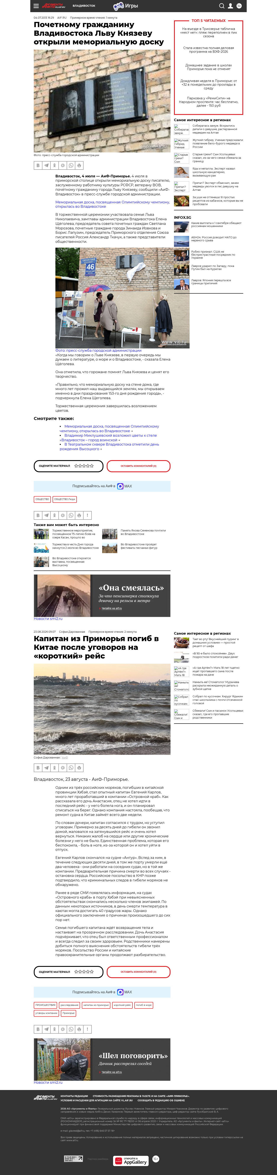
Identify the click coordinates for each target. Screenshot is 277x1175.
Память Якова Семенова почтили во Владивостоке (143, 532)
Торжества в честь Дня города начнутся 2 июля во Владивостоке (75, 546)
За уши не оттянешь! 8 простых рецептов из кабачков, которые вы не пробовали (218, 201)
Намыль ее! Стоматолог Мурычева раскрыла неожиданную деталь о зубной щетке (216, 685)
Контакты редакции (74, 1096)
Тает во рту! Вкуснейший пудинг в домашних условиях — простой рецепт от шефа (216, 642)
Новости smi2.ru (48, 619)
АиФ (65, 757)
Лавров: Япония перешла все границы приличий (211, 282)
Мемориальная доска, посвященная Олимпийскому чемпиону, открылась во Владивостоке (109, 428)
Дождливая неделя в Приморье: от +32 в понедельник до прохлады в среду (208, 84)
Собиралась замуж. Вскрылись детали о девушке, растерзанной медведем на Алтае (215, 129)
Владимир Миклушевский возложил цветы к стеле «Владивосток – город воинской (108, 437)
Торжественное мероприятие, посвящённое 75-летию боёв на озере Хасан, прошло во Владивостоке (73, 536)
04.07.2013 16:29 (44, 17)
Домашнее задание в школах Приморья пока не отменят (208, 67)
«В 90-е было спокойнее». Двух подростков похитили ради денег (215, 655)
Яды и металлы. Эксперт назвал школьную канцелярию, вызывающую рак (214, 172)
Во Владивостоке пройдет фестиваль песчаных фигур (139, 546)
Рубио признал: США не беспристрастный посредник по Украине (213, 254)
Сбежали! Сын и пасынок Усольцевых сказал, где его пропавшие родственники (218, 714)
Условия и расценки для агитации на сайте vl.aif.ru (97, 1100)
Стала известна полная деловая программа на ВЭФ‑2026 (208, 50)
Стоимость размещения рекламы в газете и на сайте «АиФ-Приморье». (141, 1096)
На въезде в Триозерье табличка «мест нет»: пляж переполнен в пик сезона (208, 32)
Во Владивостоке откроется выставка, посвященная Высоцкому (71, 562)
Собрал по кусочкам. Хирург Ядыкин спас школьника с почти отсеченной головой (218, 700)
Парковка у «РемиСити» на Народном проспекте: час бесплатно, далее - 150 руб (208, 102)
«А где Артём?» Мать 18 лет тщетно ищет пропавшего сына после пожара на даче (216, 671)
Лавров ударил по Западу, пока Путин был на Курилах (212, 268)
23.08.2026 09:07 (45, 631)
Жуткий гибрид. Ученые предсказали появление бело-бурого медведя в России (218, 143)
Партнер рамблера (98, 1159)
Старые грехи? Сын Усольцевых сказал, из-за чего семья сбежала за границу (217, 158)
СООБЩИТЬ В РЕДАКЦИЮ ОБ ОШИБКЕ (161, 1100)
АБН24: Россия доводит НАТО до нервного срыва (214, 239)
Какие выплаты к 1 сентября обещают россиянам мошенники (216, 225)
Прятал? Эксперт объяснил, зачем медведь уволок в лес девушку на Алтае (216, 186)
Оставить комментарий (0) (138, 466)
